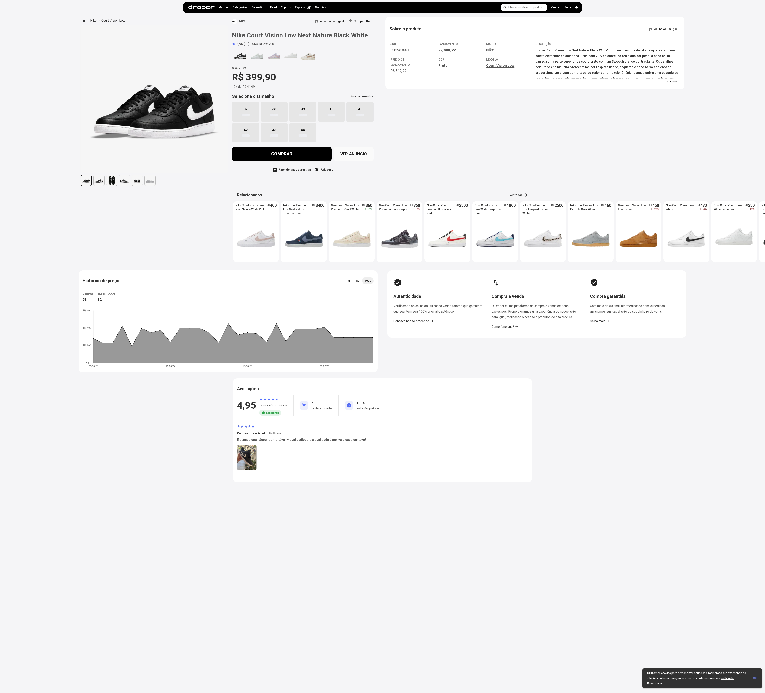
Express (303, 7)
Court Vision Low (113, 20)
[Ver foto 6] (150, 180)
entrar (572, 7)
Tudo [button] (368, 280)
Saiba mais (600, 321)
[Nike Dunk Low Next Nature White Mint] (257, 56)
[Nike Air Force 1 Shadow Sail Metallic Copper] (308, 56)
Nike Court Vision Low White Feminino (728, 207)
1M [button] (348, 280)
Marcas (224, 7)
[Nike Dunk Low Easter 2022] (274, 56)
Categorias (239, 7)
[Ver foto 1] (86, 180)
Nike (93, 20)
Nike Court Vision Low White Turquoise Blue (488, 209)
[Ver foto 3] (111, 180)
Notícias (320, 7)
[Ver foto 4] (124, 180)
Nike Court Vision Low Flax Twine (632, 207)
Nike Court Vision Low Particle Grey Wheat (584, 207)
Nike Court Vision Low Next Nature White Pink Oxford (250, 209)
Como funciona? (505, 327)
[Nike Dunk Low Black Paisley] (240, 56)
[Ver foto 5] (137, 180)
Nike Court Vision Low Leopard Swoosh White (536, 209)
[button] (240, 44)
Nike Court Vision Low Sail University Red (439, 209)
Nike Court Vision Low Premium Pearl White (345, 207)
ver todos (519, 195)
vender (556, 7)
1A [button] (357, 280)
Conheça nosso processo (413, 321)
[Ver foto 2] (99, 180)
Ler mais (672, 81)
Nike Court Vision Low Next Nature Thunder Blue (294, 209)
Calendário (258, 7)
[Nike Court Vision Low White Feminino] (291, 56)
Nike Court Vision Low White (680, 207)
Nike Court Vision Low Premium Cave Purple (393, 207)
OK (755, 678)
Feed (273, 7)
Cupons (286, 7)
